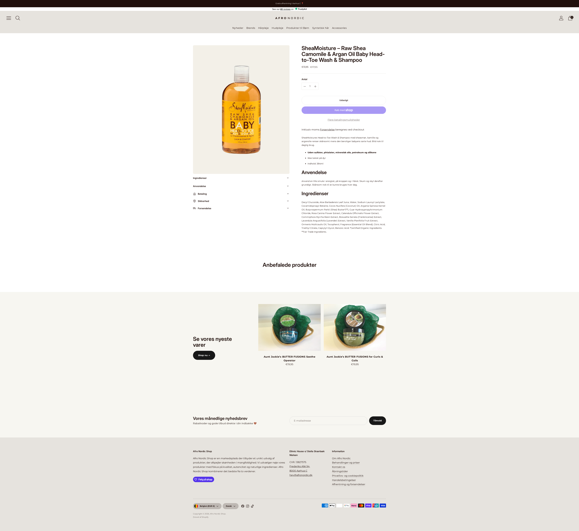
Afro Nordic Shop (218, 514)
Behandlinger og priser (346, 462)
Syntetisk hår (320, 28)
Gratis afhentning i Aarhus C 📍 (289, 3)
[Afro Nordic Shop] (289, 18)
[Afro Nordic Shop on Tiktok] (252, 506)
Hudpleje (277, 28)
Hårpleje (263, 28)
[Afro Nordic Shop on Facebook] (243, 506)
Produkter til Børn (297, 28)
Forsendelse (327, 129)
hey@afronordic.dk (301, 475)
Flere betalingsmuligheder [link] (344, 119)
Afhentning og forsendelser (348, 484)
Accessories (339, 28)
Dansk (229, 506)
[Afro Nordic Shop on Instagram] (247, 506)
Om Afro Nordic (341, 458)
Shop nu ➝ (204, 355)
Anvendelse (199, 186)
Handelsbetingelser (344, 480)
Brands (250, 28)
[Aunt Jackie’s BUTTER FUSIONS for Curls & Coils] (355, 327)
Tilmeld (377, 420)
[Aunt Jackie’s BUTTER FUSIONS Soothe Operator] (289, 327)
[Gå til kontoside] (561, 18)
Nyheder (237, 28)
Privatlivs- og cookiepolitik (348, 475)
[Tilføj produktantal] (305, 86)
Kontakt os (338, 467)
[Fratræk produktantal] (315, 86)
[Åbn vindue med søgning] (18, 18)
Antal (304, 79)
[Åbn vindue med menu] (9, 18)
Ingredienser (200, 178)
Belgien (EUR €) (207, 506)
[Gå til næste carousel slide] (389, 327)
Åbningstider (340, 471)
